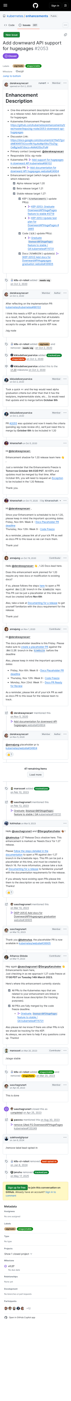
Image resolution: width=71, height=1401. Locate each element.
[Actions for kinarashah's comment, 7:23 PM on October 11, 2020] (65, 500)
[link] (20, 280)
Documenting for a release (42, 602)
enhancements (37, 16)
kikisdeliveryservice (21, 378)
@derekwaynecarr (53, 151)
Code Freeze (47, 529)
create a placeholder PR (34, 646)
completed (17, 1112)
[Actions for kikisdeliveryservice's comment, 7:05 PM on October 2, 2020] (65, 379)
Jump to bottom (12, 75)
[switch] (10, 754)
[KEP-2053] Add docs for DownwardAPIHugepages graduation (37, 260)
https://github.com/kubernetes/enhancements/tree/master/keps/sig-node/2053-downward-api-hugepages (38, 129)
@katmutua (12, 837)
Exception (57, 478)
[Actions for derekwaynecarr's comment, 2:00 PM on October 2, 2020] (65, 293)
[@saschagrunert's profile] (6, 930)
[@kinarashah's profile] (6, 443)
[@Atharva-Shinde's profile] (6, 957)
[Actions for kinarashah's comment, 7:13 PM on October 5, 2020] (65, 443)
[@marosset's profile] (6, 1051)
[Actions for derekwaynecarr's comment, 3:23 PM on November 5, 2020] (65, 734)
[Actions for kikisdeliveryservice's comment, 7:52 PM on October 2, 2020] (65, 412)
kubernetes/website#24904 (21, 748)
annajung (15, 557)
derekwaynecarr (19, 83)
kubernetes (15, 16)
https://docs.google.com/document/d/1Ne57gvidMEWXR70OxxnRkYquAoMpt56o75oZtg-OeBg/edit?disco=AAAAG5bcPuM (37, 144)
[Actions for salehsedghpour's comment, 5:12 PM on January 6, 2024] (65, 1137)
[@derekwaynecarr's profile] (6, 84)
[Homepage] (35, 5)
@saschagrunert (22, 831)
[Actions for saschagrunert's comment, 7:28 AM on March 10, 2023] (65, 929)
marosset (15, 1050)
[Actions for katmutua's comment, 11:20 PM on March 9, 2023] (65, 823)
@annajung (12, 744)
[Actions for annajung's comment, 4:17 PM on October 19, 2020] (65, 558)
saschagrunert (18, 929)
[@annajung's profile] (6, 558)
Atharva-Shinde (19, 955)
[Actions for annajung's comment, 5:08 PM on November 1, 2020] (65, 629)
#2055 (13, 423)
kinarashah (16, 443)
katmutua (15, 823)
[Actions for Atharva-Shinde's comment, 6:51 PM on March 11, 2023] (65, 956)
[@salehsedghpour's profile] (6, 1139)
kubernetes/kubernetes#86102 (23, 307)
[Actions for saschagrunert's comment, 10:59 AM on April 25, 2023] (65, 1085)
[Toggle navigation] (5, 5)
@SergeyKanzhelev (48, 831)
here (42, 585)
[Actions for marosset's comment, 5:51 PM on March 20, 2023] (65, 1050)
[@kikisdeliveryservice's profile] (6, 380)
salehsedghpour (19, 1137)
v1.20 (14, 369)
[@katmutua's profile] (6, 823)
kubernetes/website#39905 (35, 943)
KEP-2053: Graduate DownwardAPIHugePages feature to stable (42, 210)
